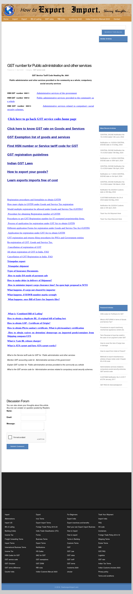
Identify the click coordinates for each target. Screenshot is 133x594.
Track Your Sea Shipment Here (111, 219)
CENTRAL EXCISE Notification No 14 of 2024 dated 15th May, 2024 (112, 151)
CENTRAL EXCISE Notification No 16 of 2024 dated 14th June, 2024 (112, 135)
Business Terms (41, 539)
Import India (102, 519)
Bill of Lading (36, 19)
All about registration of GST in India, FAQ (28, 252)
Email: (9, 417)
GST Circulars (10, 563)
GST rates (49, 19)
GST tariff (70, 559)
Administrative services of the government (57, 93)
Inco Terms (40, 519)
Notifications (40, 547)
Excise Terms (103, 543)
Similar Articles (106, 39)
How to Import (72, 531)
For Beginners (72, 514)
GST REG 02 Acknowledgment (111, 385)
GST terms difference (12, 567)
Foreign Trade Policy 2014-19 (109, 535)
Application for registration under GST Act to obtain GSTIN (36, 233)
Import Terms (9, 543)
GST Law (70, 551)
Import (15, 19)
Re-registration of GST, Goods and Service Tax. (30, 242)
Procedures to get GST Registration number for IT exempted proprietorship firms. (46, 218)
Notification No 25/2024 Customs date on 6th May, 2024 (112, 191)
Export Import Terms (43, 523)
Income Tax (9, 535)
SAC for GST (41, 555)
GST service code (39, 70)
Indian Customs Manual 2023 (98, 19)
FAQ (100, 523)
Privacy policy (103, 571)
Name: (9, 410)
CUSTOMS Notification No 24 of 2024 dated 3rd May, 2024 (111, 198)
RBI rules (61, 19)
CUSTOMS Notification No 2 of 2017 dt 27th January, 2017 (113, 378)
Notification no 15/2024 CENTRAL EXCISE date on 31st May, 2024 (112, 143)
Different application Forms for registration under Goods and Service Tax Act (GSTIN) (48, 228)
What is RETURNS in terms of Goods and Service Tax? (113, 320)
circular (69, 571)
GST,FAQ (101, 551)
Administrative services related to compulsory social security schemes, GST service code (113, 369)
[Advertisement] (51, 42)
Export (24, 19)
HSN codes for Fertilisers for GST (112, 314)
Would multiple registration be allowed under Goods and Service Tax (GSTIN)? (45, 209)
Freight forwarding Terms (14, 539)
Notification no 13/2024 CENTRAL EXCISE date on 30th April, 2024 (112, 159)
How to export (72, 535)
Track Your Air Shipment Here (110, 213)
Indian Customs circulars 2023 (109, 567)
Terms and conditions (106, 576)
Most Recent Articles (108, 128)
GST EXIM (40, 563)
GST (69, 547)
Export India (71, 519)
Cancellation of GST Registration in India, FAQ (30, 256)
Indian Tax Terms (104, 563)
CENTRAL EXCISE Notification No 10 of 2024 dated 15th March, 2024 (112, 183)
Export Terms (41, 543)
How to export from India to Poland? (112, 351)
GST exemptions (42, 559)
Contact (117, 19)
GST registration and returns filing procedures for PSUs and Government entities (45, 237)
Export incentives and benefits (78, 523)
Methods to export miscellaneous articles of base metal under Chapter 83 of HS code (113, 358)
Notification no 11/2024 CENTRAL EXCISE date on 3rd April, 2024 (112, 175)
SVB (99, 547)
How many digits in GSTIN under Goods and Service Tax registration (40, 204)
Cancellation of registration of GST (24, 247)
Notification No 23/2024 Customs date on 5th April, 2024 (112, 206)
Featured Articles (106, 307)
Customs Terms (72, 543)
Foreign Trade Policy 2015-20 (47, 527)
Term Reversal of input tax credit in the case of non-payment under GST (113, 336)
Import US (8, 523)
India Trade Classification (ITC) (47, 531)
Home (6, 19)
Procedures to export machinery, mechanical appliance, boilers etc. (112, 328)
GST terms (71, 563)
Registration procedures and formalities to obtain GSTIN (34, 199)
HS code (101, 527)
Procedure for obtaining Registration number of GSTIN (33, 214)
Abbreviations (10, 519)
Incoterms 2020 (75, 19)
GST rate (101, 559)
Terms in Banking (73, 539)
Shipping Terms (104, 539)
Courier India (9, 571)
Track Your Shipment (105, 514)
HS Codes (39, 551)
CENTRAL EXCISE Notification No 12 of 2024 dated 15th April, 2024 (112, 167)
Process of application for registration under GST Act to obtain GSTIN (41, 223)
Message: (11, 423)
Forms (38, 535)
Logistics (101, 555)
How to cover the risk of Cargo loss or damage (112, 344)
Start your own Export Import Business (81, 527)
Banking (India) (10, 531)
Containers (102, 531)
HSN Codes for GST (12, 555)
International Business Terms (15, 547)
